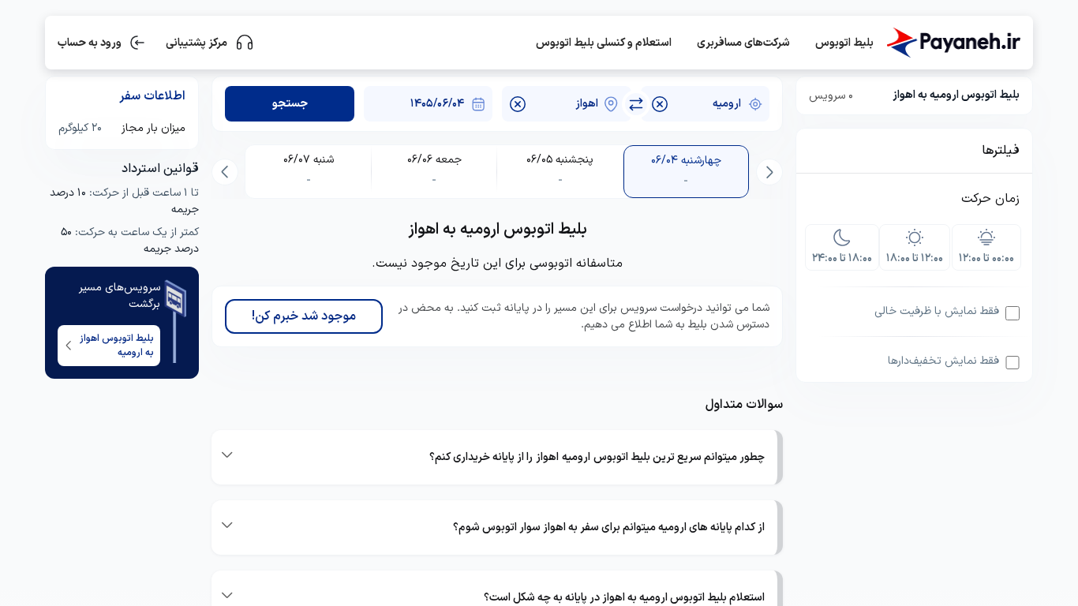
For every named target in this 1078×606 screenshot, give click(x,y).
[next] (224, 172)
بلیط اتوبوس (844, 43)
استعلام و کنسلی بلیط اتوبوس (604, 43)
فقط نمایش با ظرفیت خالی (936, 311)
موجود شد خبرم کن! (304, 316)
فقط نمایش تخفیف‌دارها (943, 361)
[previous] (769, 172)
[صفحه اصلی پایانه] (953, 42)
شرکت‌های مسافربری (743, 43)
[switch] (636, 104)
